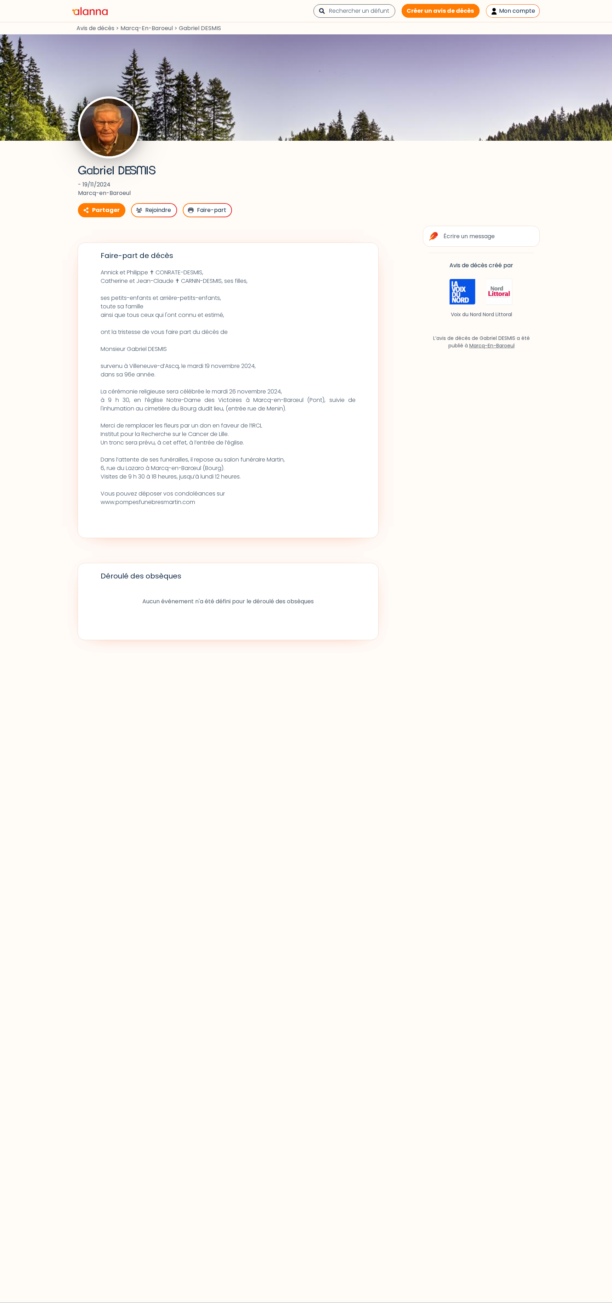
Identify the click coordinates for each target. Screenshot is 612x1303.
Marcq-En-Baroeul (146, 28)
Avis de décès (95, 28)
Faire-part (211, 210)
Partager (106, 210)
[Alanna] (90, 10)
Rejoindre (158, 210)
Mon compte (516, 11)
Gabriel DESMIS (116, 171)
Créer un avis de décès (440, 11)
